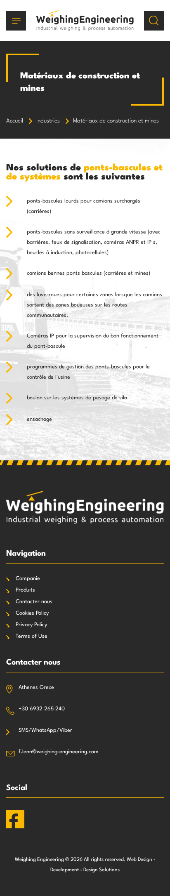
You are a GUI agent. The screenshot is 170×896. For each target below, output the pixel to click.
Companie (28, 578)
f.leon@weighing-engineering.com (59, 752)
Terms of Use (31, 636)
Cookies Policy (32, 613)
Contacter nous (34, 601)
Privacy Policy (31, 624)
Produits (25, 590)
